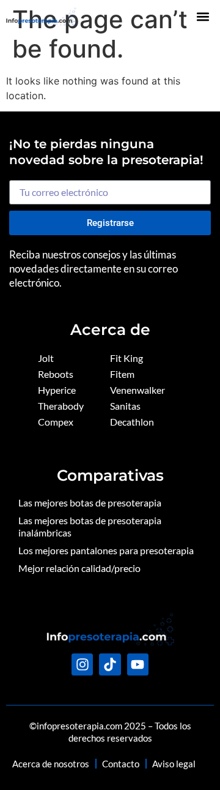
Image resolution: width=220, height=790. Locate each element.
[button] (203, 16)
